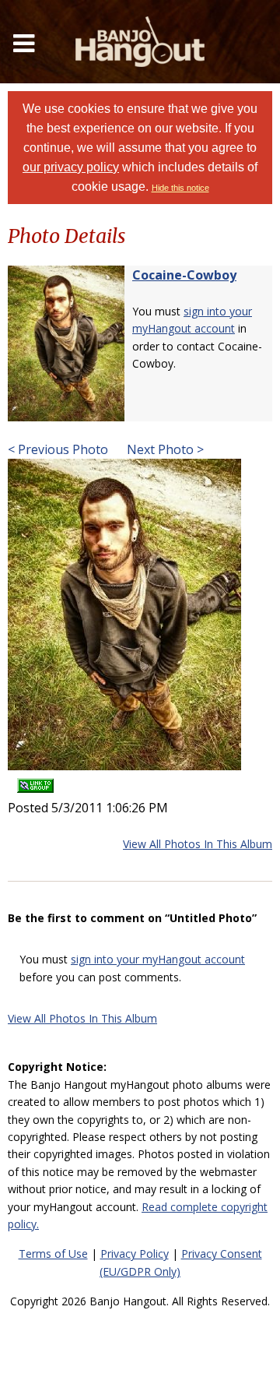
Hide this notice (180, 187)
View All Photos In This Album (197, 843)
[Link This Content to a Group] (35, 780)
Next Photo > (164, 449)
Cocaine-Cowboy (184, 274)
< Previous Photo (58, 449)
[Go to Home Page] (140, 41)
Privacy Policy (134, 1253)
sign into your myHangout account (158, 959)
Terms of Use (53, 1253)
